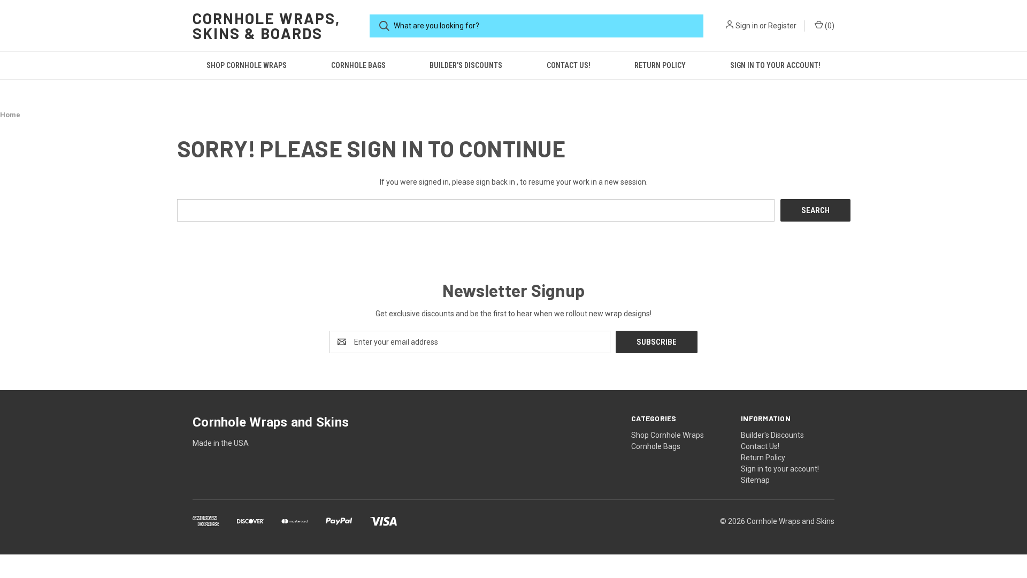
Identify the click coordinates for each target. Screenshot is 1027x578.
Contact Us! (569, 65)
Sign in (746, 25)
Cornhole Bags (358, 65)
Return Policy (660, 65)
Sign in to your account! (775, 65)
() (828, 25)
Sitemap (755, 480)
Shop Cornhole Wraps (246, 65)
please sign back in (483, 182)
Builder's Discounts (466, 65)
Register (782, 25)
